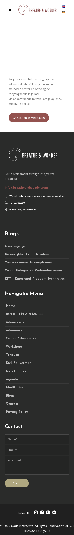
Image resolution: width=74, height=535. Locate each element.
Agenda (12, 379)
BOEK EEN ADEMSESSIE (26, 314)
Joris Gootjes (16, 371)
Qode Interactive (22, 526)
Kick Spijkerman (18, 363)
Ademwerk (14, 330)
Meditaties (14, 387)
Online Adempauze (21, 338)
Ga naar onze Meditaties (29, 118)
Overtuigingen (16, 246)
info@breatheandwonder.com (26, 187)
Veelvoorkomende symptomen (28, 262)
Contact (12, 403)
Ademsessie (15, 322)
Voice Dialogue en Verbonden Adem (33, 270)
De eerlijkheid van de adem (27, 254)
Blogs (10, 395)
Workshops (14, 346)
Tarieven (12, 355)
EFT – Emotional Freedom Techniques (35, 278)
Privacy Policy (17, 412)
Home (10, 306)
